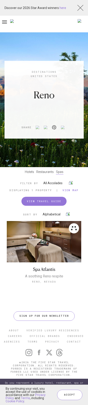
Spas (59, 172)
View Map (71, 190)
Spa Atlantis (44, 269)
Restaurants (45, 172)
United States (44, 76)
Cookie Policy (15, 401)
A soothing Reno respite (44, 276)
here (63, 8)
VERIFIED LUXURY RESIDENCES (52, 330)
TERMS (33, 341)
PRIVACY (52, 341)
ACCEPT (69, 394)
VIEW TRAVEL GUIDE (44, 201)
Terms (25, 398)
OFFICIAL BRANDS (45, 336)
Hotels (29, 172)
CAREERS (15, 336)
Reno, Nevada (44, 281)
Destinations (44, 71)
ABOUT (14, 330)
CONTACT (74, 341)
